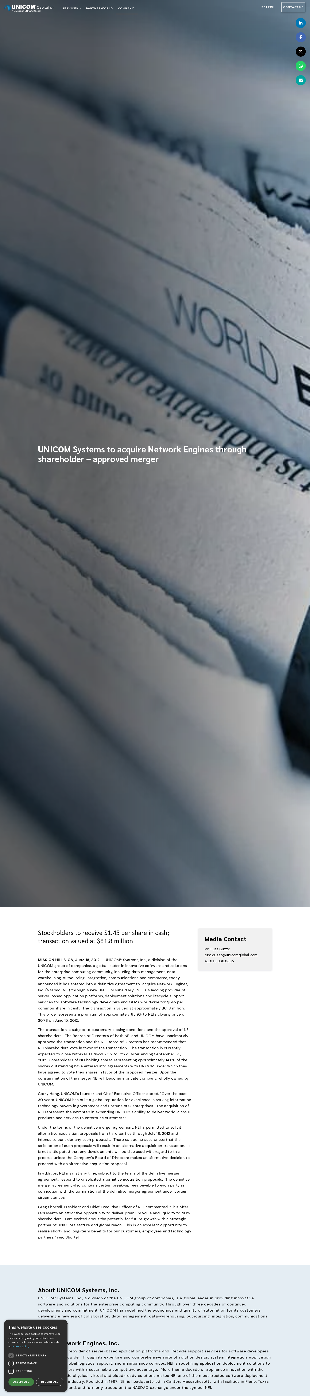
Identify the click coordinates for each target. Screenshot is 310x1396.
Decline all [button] (49, 1382)
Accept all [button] (21, 1382)
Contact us (293, 7)
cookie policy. (21, 1346)
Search (268, 7)
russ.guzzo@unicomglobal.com (231, 954)
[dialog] (35, 1356)
